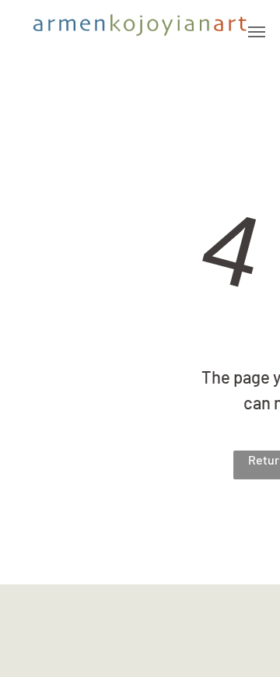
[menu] (256, 31)
